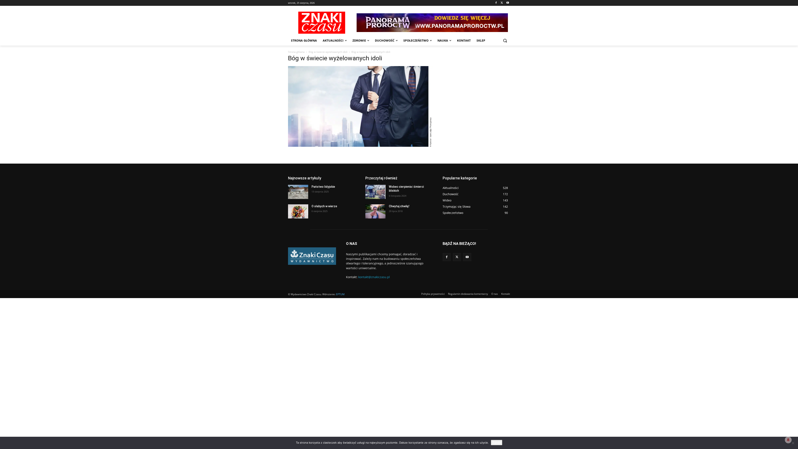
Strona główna (296, 52)
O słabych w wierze (324, 206)
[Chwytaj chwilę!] (375, 211)
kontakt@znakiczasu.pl (374, 277)
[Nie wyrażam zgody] (793, 443)
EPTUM (340, 294)
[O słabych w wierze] (298, 211)
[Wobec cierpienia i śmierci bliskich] (375, 192)
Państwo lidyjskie (323, 186)
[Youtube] (507, 3)
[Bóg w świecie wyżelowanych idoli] (360, 145)
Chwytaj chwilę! (399, 206)
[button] (505, 41)
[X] (501, 3)
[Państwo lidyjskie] (298, 192)
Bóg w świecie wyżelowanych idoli (328, 52)
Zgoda (497, 442)
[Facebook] (496, 3)
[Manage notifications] (788, 440)
